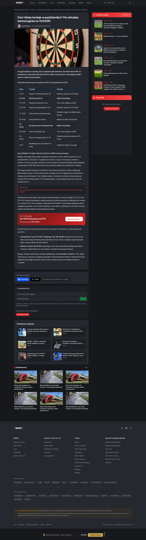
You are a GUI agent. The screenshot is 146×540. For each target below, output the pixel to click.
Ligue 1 (64, 482)
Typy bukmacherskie (112, 452)
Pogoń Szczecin (66, 495)
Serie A (47, 482)
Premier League (29, 482)
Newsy (32, 3)
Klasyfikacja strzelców (51, 449)
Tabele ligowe (48, 445)
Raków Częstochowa (91, 495)
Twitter (36, 279)
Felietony (77, 473)
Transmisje (61, 3)
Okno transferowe (81, 449)
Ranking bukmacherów (112, 442)
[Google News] (131, 428)
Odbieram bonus (95, 535)
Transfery (72, 3)
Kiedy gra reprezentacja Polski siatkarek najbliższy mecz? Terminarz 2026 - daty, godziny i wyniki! (51, 191)
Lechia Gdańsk (126, 495)
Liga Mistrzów (74, 482)
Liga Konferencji (96, 482)
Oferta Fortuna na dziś (112, 459)
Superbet (108, 462)
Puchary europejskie (110, 482)
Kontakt (42, 524)
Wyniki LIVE (48, 442)
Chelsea (27, 499)
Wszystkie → (126, 15)
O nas (15, 524)
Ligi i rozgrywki (49, 456)
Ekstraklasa (43, 3)
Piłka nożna (17, 445)
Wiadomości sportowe (21, 10)
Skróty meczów (80, 459)
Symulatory (78, 466)
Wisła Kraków (19, 495)
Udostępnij (24, 279)
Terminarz (47, 452)
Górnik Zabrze (54, 495)
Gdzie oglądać (79, 456)
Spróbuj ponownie (22, 314)
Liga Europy (84, 482)
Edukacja (77, 469)
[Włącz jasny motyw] (130, 3)
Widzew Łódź (78, 495)
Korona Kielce (114, 495)
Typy (52, 3)
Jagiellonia (104, 495)
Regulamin (21, 524)
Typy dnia (108, 449)
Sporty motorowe (19, 456)
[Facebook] (126, 428)
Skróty (89, 3)
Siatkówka (17, 452)
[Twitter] (122, 428)
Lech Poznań (42, 495)
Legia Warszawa (31, 495)
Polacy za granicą (80, 445)
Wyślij (83, 299)
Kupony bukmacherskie (113, 445)
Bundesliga (55, 482)
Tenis (15, 449)
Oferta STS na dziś (111, 456)
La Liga (39, 482)
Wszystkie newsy (19, 442)
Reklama (48, 524)
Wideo (81, 3)
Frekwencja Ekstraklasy (82, 462)
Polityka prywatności (32, 524)
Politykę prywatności (22, 305)
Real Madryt (18, 499)
